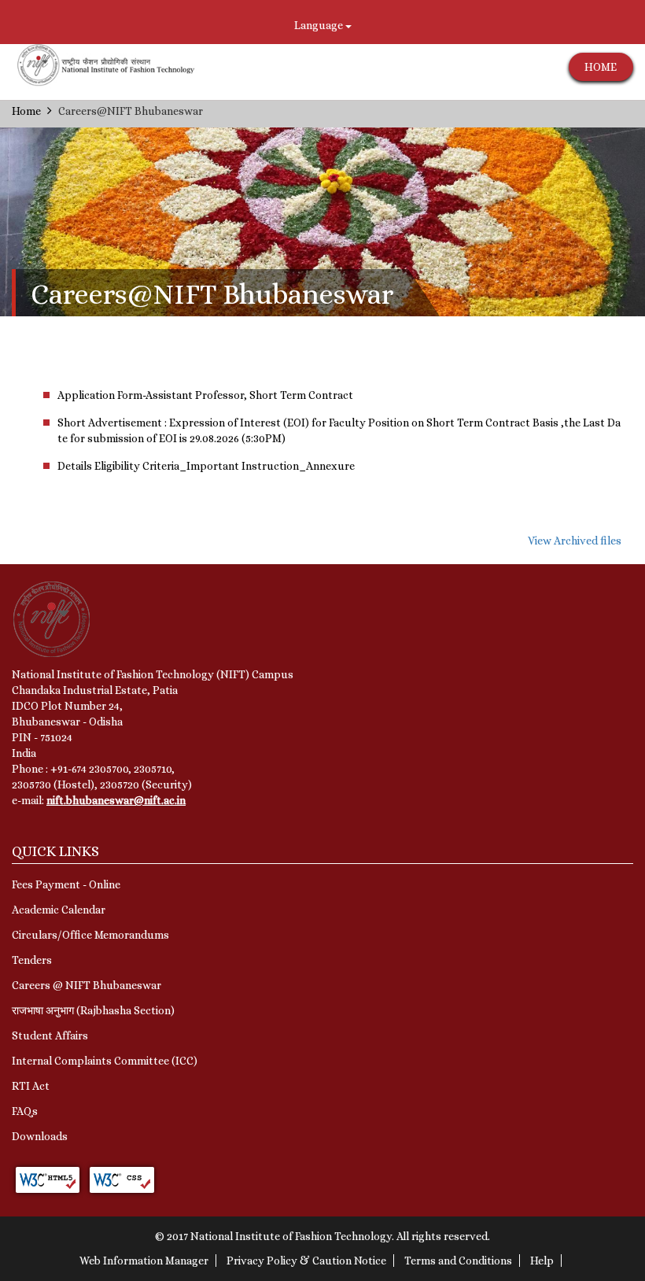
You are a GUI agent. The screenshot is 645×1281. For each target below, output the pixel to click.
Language (319, 25)
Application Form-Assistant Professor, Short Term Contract (205, 395)
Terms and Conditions (458, 1260)
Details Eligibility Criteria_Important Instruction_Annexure (206, 466)
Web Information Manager (143, 1260)
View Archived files (574, 540)
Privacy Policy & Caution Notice (306, 1260)
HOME (600, 67)
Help (542, 1260)
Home (26, 111)
